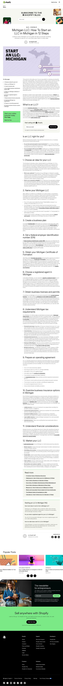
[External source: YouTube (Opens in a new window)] (11, 683)
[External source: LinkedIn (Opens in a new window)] (21, 683)
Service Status (25, 655)
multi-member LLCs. (35, 117)
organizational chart (30, 377)
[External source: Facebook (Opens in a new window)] (4, 683)
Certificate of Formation (40, 259)
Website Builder (39, 666)
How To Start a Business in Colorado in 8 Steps (37, 480)
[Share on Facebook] (52, 537)
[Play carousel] (31, 575)
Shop (23, 664)
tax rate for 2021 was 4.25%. (43, 345)
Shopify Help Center (40, 641)
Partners (24, 648)
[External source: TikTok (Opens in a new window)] (18, 683)
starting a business (54, 98)
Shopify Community (40, 648)
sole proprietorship (49, 154)
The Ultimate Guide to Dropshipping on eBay (36, 492)
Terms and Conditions (45, 601)
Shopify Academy (40, 646)
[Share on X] (56, 537)
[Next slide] (35, 575)
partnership (27, 155)
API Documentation (54, 641)
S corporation (26, 319)
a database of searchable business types (46, 296)
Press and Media (26, 646)
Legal (23, 652)
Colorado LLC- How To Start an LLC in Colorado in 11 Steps (40, 494)
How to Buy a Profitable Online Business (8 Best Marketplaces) (41, 482)
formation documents (36, 258)
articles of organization (39, 373)
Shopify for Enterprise (27, 669)
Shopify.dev (52, 639)
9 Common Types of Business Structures (36, 475)
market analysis (53, 225)
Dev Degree (52, 643)
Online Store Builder (40, 664)
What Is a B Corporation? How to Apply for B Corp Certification (41, 490)
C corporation (28, 150)
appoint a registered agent (49, 278)
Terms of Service (18, 678)
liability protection (49, 112)
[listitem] (31, 564)
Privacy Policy (55, 601)
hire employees (39, 245)
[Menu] (59, 2)
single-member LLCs (43, 116)
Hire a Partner (39, 643)
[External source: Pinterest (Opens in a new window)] (25, 683)
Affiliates (24, 650)
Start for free (54, 2)
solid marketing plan (28, 444)
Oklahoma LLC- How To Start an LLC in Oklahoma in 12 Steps (40, 478)
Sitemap (35, 678)
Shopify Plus (25, 666)
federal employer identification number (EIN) (34, 240)
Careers (24, 641)
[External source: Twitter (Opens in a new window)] (7, 683)
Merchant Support (40, 639)
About (23, 639)
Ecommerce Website (40, 669)
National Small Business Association (38, 110)
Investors (24, 643)
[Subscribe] (43, 19)
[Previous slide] (28, 575)
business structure (32, 108)
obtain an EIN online (27, 247)
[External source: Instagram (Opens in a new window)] (14, 683)
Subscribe (56, 595)
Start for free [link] (53, 126)
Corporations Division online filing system (49, 208)
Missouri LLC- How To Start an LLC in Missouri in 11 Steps (39, 487)
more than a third (38, 109)
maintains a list (33, 401)
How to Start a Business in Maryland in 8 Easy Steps (38, 485)
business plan (31, 223)
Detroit (55, 94)
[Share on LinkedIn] (59, 537)
